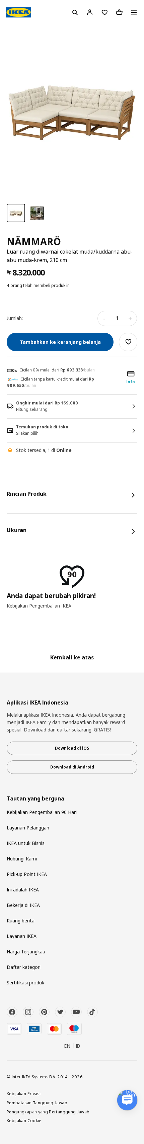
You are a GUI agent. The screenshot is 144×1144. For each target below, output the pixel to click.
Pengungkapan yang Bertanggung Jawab (48, 1111)
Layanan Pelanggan (28, 827)
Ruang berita (20, 920)
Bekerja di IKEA (23, 905)
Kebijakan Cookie (24, 1120)
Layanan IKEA (22, 936)
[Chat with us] (127, 1100)
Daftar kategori (24, 967)
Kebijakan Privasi (24, 1093)
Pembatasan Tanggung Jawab (37, 1102)
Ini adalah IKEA (23, 889)
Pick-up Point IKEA (27, 874)
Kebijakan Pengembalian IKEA (39, 605)
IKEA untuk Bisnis (26, 843)
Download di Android (72, 767)
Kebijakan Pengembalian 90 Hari (42, 812)
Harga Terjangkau (26, 951)
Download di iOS (72, 748)
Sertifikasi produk (25, 982)
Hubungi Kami (22, 858)
